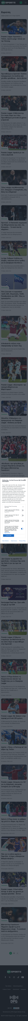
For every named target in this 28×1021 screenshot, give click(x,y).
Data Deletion (5, 540)
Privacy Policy (22, 540)
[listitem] (14, 507)
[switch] (22, 510)
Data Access (14, 540)
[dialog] (14, 510)
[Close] (25, 480)
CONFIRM (8, 535)
